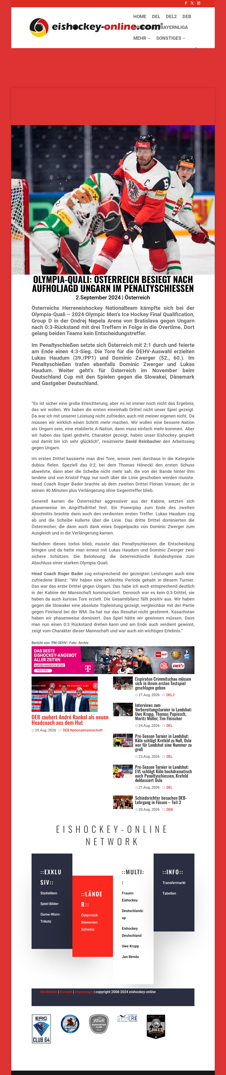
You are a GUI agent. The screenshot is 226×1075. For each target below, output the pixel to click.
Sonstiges (168, 39)
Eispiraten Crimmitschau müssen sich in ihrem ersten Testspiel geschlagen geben (163, 683)
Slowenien (89, 922)
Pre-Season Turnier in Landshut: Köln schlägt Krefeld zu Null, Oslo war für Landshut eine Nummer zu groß (163, 742)
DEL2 (171, 17)
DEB (187, 17)
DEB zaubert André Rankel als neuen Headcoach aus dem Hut (70, 719)
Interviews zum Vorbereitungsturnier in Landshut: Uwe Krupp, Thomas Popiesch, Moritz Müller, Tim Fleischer (163, 712)
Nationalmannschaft (86, 730)
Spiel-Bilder (49, 904)
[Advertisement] (113, 57)
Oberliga (144, 28)
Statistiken (48, 893)
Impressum (84, 992)
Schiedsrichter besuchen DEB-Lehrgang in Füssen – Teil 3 (161, 799)
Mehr (139, 39)
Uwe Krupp (130, 946)
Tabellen (169, 893)
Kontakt (66, 992)
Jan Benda (130, 957)
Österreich (137, 297)
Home (139, 17)
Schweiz (87, 929)
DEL (156, 17)
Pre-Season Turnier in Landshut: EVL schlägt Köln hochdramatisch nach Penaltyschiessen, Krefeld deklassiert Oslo (163, 773)
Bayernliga (174, 28)
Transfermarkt (173, 883)
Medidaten (48, 992)
